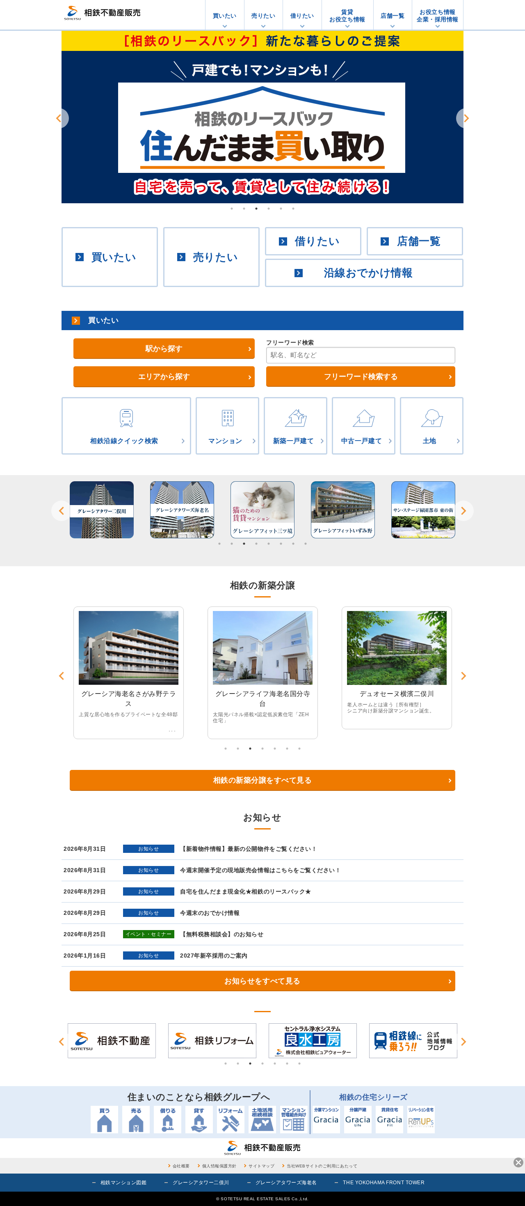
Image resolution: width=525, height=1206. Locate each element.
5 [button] (281, 208)
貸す (199, 1119)
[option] (262, 117)
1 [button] (232, 208)
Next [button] (466, 118)
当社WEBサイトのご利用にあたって (322, 1166)
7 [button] (293, 544)
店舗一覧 (392, 15)
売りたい (263, 15)
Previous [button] (58, 118)
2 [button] (244, 208)
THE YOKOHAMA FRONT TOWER (384, 1182)
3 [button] (256, 208)
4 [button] (269, 208)
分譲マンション (326, 1119)
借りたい (302, 15)
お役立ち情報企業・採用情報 (438, 16)
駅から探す (164, 349)
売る (136, 1119)
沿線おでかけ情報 (368, 272)
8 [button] (305, 544)
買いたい (225, 15)
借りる (167, 1119)
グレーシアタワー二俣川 (201, 1182)
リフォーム (230, 1119)
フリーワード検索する (361, 376)
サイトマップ (261, 1166)
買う (104, 1119)
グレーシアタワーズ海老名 (286, 1182)
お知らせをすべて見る (262, 981)
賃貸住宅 (389, 1119)
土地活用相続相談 (262, 1119)
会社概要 (181, 1166)
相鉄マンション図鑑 (123, 1182)
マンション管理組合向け (294, 1119)
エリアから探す (164, 376)
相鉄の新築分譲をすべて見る (262, 780)
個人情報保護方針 (219, 1166)
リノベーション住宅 (421, 1119)
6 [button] (293, 208)
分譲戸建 (358, 1119)
